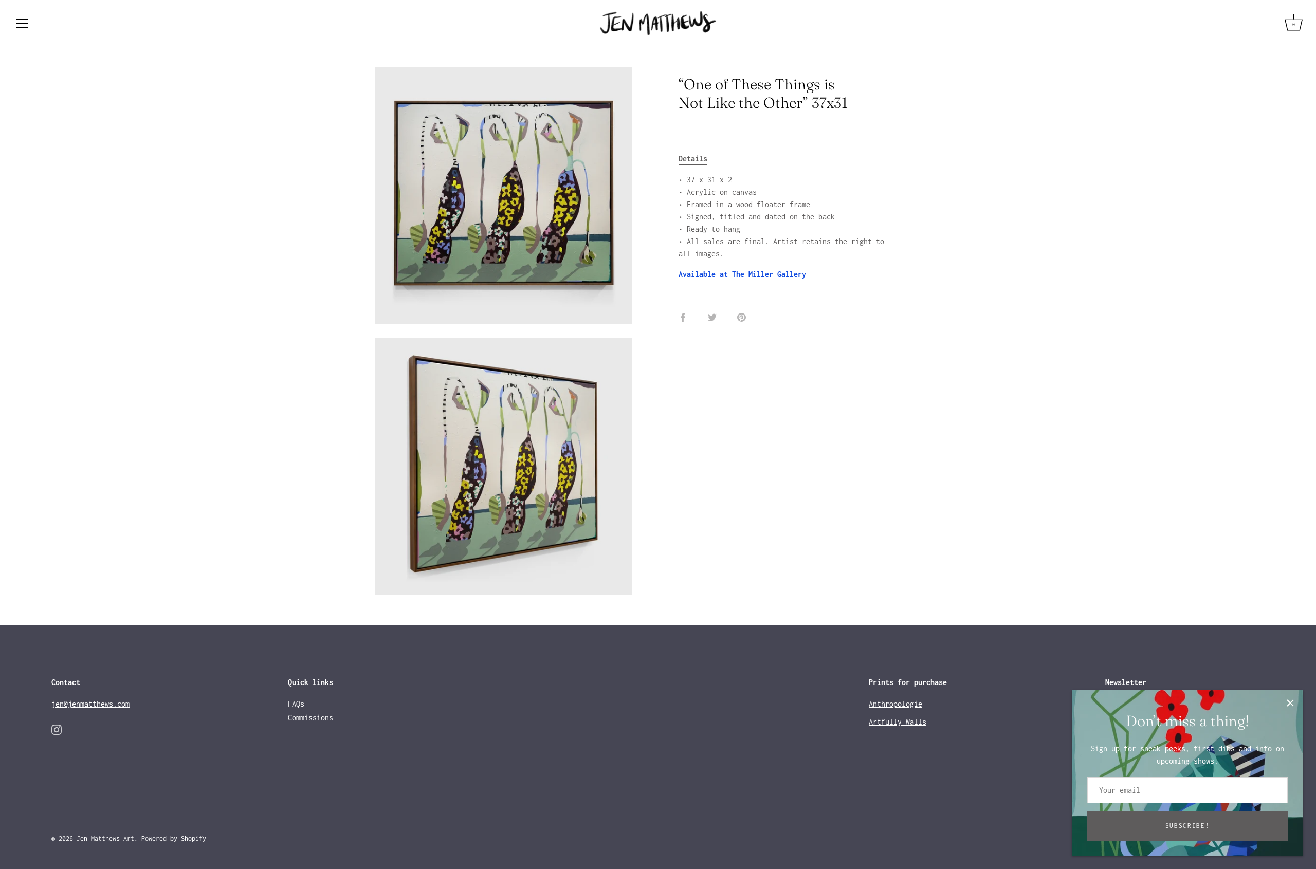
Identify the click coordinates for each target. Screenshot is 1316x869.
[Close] (1290, 703)
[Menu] (22, 23)
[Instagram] (56, 729)
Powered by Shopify (173, 838)
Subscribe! (1187, 825)
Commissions (310, 717)
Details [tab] (693, 158)
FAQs (296, 703)
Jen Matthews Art (105, 838)
